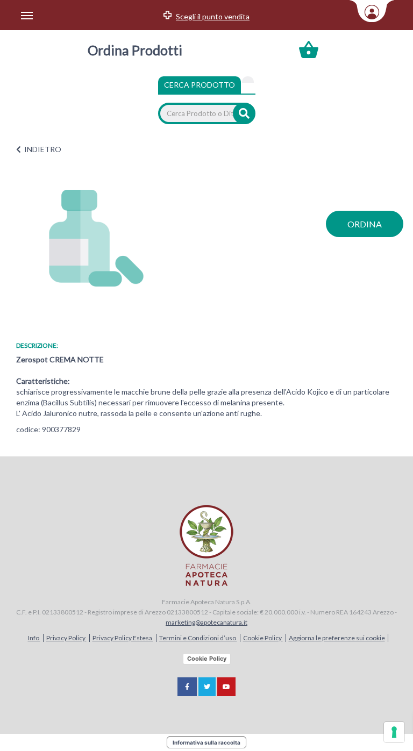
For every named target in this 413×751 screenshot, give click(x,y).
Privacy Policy (66, 638)
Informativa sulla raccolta (206, 742)
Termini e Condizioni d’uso (198, 638)
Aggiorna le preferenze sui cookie (337, 638)
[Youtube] (226, 686)
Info (34, 638)
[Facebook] (187, 686)
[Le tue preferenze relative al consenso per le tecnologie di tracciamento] (394, 732)
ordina (364, 224)
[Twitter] (207, 686)
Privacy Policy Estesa (122, 638)
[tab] (248, 79)
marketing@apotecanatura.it (206, 622)
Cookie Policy (263, 638)
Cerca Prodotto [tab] (199, 84)
